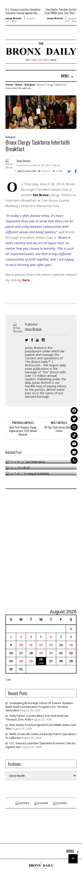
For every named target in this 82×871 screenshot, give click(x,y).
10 (21, 645)
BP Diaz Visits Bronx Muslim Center (59, 429)
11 (31, 645)
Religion (29, 84)
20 (51, 653)
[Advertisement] (41, 549)
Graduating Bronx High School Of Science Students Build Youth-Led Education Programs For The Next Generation (39, 706)
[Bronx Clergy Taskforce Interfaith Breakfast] (41, 112)
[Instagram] (74, 427)
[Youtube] (74, 443)
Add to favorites (27, 171)
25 (31, 661)
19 (41, 653)
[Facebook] (74, 410)
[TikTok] (74, 435)
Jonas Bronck (13, 18)
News (18, 84)
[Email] (74, 452)
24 (21, 661)
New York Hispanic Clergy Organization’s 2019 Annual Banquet (23, 430)
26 (41, 659)
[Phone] (74, 460)
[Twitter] (74, 418)
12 (41, 645)
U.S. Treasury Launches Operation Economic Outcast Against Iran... (22, 11)
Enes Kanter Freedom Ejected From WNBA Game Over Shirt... (61, 11)
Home (9, 84)
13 (51, 645)
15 (71, 645)
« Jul (7, 679)
